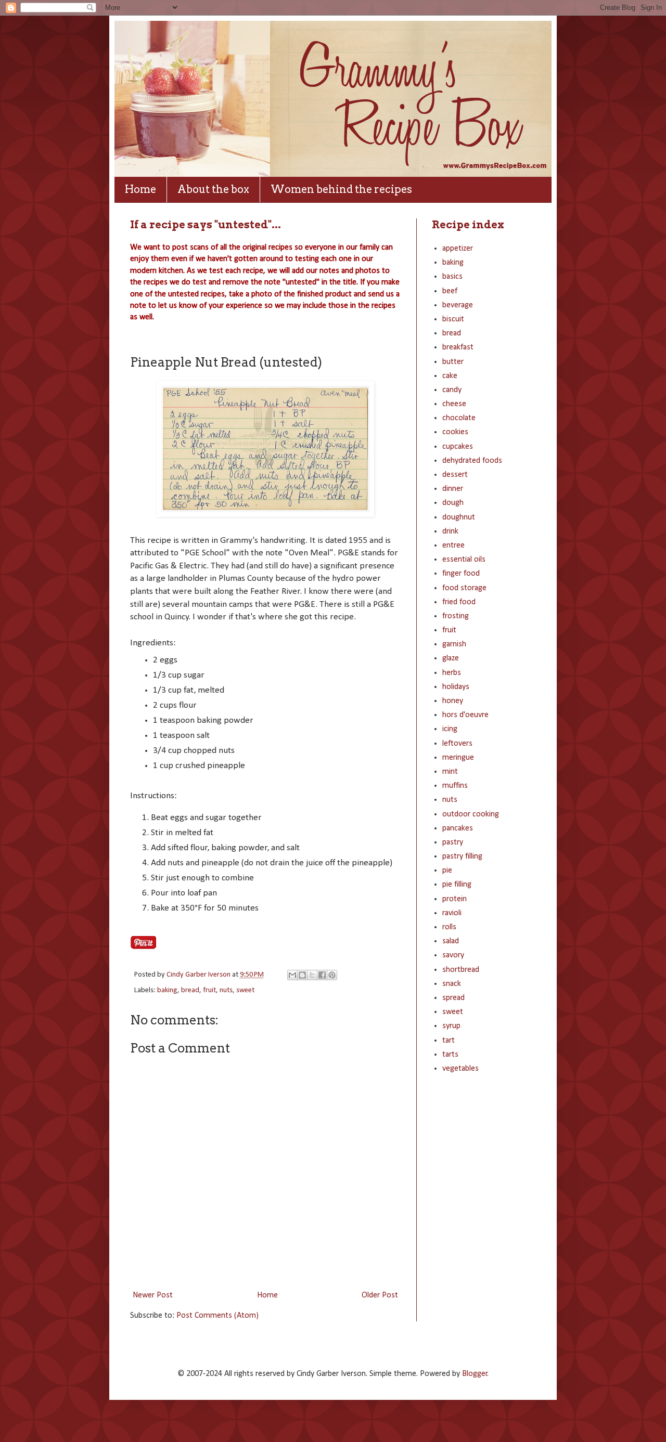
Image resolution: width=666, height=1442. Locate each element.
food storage (464, 588)
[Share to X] (312, 975)
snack (451, 984)
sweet (245, 990)
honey (452, 701)
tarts (450, 1054)
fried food (459, 602)
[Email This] (292, 975)
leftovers (457, 743)
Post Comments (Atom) (217, 1315)
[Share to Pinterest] (332, 975)
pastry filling (462, 856)
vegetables (460, 1068)
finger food (461, 573)
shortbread (460, 970)
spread (453, 998)
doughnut (458, 517)
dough (453, 503)
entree (453, 545)
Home (140, 189)
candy (452, 390)
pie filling (456, 884)
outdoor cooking (470, 814)
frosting (455, 616)
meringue (458, 758)
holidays (455, 687)
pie (447, 870)
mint (450, 772)
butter (453, 362)
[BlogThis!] (302, 975)
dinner (452, 489)
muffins (455, 786)
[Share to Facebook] (322, 975)
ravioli (452, 913)
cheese (454, 404)
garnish (454, 644)
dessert (455, 475)
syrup (451, 1026)
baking (167, 990)
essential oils (463, 559)
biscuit (453, 319)
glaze (450, 658)
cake (449, 376)
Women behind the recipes (341, 189)
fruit (209, 990)
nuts (226, 990)
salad (450, 941)
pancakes (457, 828)
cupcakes (457, 447)
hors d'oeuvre (465, 715)
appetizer (457, 248)
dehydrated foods (472, 461)
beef (449, 291)
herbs (451, 673)
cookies (455, 432)
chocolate (459, 418)
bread (190, 990)
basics (452, 276)
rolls (449, 927)
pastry (452, 842)
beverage (457, 305)
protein (454, 899)
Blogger (475, 1374)
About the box (213, 189)
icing (449, 729)
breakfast (457, 347)
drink (450, 531)
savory (453, 955)
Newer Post (153, 1295)
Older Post (380, 1295)
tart (448, 1040)
